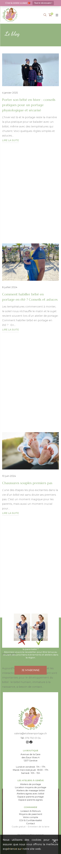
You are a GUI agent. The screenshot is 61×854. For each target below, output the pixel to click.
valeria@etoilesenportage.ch (30, 733)
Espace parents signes (30, 799)
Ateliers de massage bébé (30, 790)
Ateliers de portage (30, 784)
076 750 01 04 (33, 738)
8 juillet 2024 (9, 287)
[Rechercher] (45, 15)
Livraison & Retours (30, 811)
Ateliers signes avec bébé (30, 793)
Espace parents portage (30, 796)
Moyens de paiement (30, 814)
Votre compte (30, 817)
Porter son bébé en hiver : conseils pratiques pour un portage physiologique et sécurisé (28, 105)
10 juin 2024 (9, 476)
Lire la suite (10, 140)
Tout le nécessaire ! (43, 3)
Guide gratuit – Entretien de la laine (30, 826)
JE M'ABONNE (31, 670)
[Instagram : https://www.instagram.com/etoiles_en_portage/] (27, 742)
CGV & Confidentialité (30, 820)
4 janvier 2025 (10, 92)
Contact (30, 823)
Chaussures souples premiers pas (27, 483)
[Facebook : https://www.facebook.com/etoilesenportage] (31, 742)
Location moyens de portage (30, 787)
